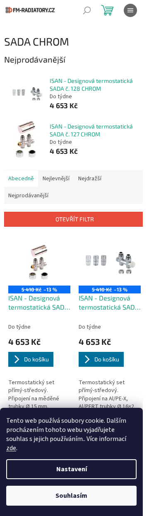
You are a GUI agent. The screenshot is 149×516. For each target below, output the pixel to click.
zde (11, 448)
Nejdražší (89, 178)
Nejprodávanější (28, 195)
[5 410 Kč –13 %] (39, 262)
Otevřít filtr (74, 219)
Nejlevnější (56, 178)
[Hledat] (87, 10)
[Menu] (130, 10)
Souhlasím (71, 495)
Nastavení (71, 469)
